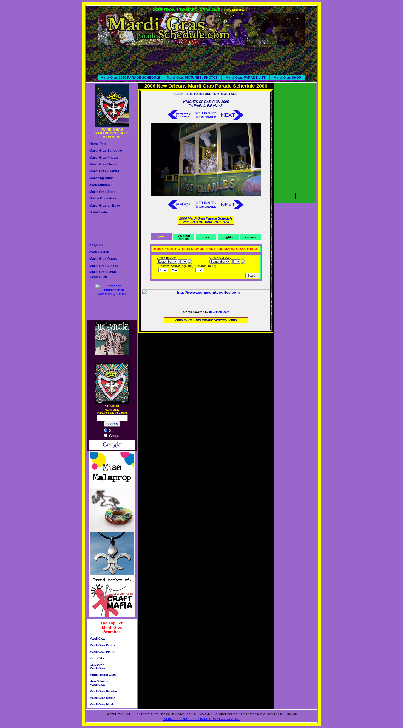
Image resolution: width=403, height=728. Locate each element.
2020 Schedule (100, 185)
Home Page (98, 144)
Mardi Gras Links (102, 272)
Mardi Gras (97, 638)
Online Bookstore (103, 198)
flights (228, 237)
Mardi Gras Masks (102, 697)
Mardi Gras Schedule (105, 151)
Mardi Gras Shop (102, 192)
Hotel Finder (98, 212)
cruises (250, 237)
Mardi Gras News (102, 164)
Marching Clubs (101, 178)
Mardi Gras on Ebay (104, 205)
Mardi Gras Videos (103, 266)
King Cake (97, 245)
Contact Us (98, 277)
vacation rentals (184, 237)
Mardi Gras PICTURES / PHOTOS (192, 78)
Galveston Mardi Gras (97, 666)
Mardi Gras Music (102, 704)
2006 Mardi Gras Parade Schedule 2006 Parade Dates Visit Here (205, 220)
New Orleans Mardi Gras (99, 683)
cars (206, 237)
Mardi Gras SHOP (287, 78)
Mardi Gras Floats (102, 651)
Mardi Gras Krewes (104, 171)
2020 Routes (99, 252)
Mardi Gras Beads (102, 645)
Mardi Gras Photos (103, 157)
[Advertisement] (201, 57)
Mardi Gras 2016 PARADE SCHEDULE (130, 78)
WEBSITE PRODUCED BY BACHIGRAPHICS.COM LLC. (201, 719)
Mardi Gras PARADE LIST (245, 78)
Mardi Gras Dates (103, 259)
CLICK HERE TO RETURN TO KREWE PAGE (205, 93)
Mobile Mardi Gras (103, 674)
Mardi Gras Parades (104, 691)
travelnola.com (219, 311)
